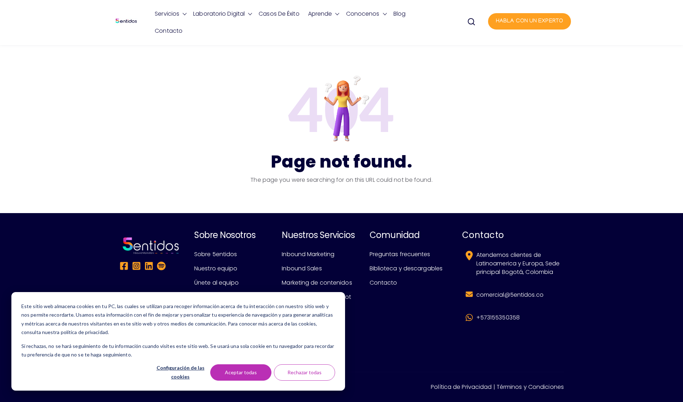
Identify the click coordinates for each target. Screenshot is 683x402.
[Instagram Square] (136, 267)
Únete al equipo (216, 283)
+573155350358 (498, 317)
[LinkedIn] (148, 267)
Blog (399, 14)
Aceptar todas (241, 372)
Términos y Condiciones (530, 387)
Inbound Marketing (308, 254)
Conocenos (363, 14)
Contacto (168, 31)
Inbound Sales (302, 268)
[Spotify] (161, 267)
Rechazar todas (304, 372)
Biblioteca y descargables (406, 268)
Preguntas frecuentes (400, 254)
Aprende (320, 14)
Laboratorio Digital (219, 14)
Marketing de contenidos (317, 283)
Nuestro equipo (215, 268)
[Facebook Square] (124, 267)
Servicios (167, 14)
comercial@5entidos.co (510, 295)
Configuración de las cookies (181, 372)
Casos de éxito (279, 14)
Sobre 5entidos (215, 254)
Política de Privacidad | (463, 387)
